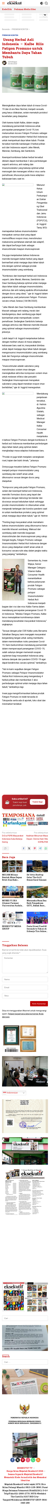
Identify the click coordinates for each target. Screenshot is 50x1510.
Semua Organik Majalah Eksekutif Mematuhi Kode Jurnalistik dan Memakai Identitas (25, 1477)
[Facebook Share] (24, 848)
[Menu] (4, 3)
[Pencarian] (46, 3)
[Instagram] (28, 1460)
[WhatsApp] (33, 1460)
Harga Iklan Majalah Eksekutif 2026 (25, 1471)
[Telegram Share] (40, 848)
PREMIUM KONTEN (10, 35)
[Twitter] (17, 1460)
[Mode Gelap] (41, 3)
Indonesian (12, 1093)
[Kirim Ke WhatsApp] (46, 848)
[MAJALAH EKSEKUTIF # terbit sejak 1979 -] (25, 1445)
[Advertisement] (25, 765)
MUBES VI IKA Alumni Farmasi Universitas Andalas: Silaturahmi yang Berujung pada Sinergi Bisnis (12, 903)
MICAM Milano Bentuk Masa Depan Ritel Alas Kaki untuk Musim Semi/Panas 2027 (12, 877)
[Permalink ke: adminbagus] (4, 63)
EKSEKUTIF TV (24, 1468)
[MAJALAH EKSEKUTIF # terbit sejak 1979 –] (16, 3)
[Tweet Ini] (29, 848)
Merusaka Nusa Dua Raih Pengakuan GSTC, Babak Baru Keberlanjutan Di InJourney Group (36, 903)
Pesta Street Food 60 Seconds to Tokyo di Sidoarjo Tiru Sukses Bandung (37, 929)
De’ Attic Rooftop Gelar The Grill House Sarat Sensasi (37, 877)
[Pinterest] (23, 1460)
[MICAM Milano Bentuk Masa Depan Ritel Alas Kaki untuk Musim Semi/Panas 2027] (12, 866)
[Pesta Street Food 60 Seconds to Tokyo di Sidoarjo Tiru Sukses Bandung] (37, 918)
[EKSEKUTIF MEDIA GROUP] (12, 918)
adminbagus (12, 62)
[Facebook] (12, 1460)
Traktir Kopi (37, 802)
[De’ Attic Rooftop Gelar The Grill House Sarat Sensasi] (37, 866)
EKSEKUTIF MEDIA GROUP (11, 927)
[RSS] (38, 1460)
